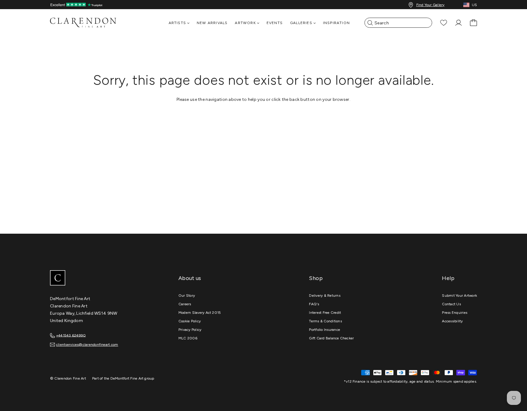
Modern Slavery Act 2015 (199, 312)
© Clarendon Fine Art (68, 378)
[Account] (458, 22)
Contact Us (451, 304)
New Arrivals (212, 23)
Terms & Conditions (325, 321)
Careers (184, 304)
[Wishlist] (443, 22)
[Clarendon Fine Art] (96, 278)
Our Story (186, 295)
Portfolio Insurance (324, 329)
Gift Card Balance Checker (331, 338)
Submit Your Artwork (459, 295)
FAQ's (314, 304)
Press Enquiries (454, 312)
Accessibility (452, 321)
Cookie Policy (189, 321)
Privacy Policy (189, 329)
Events (275, 23)
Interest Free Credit (325, 312)
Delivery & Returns (324, 295)
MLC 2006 (187, 338)
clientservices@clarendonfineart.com (87, 344)
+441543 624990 (71, 335)
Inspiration (336, 23)
